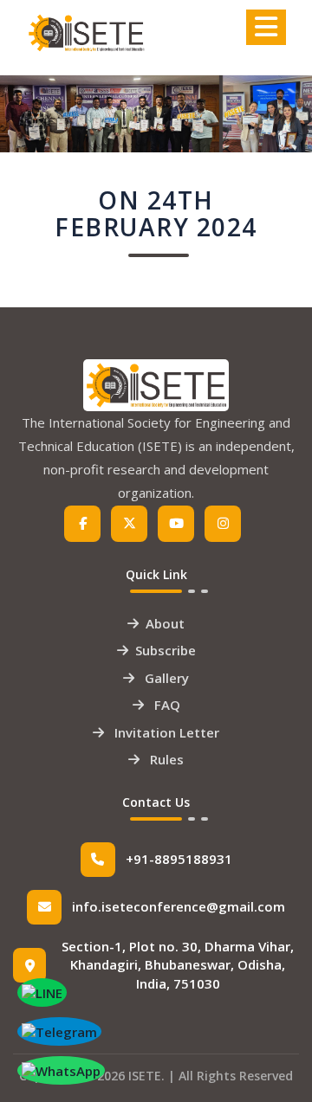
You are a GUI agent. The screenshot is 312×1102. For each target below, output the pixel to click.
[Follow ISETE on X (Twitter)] (129, 524)
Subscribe (165, 650)
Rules (165, 759)
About (165, 623)
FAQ (165, 704)
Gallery (165, 677)
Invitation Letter (165, 732)
